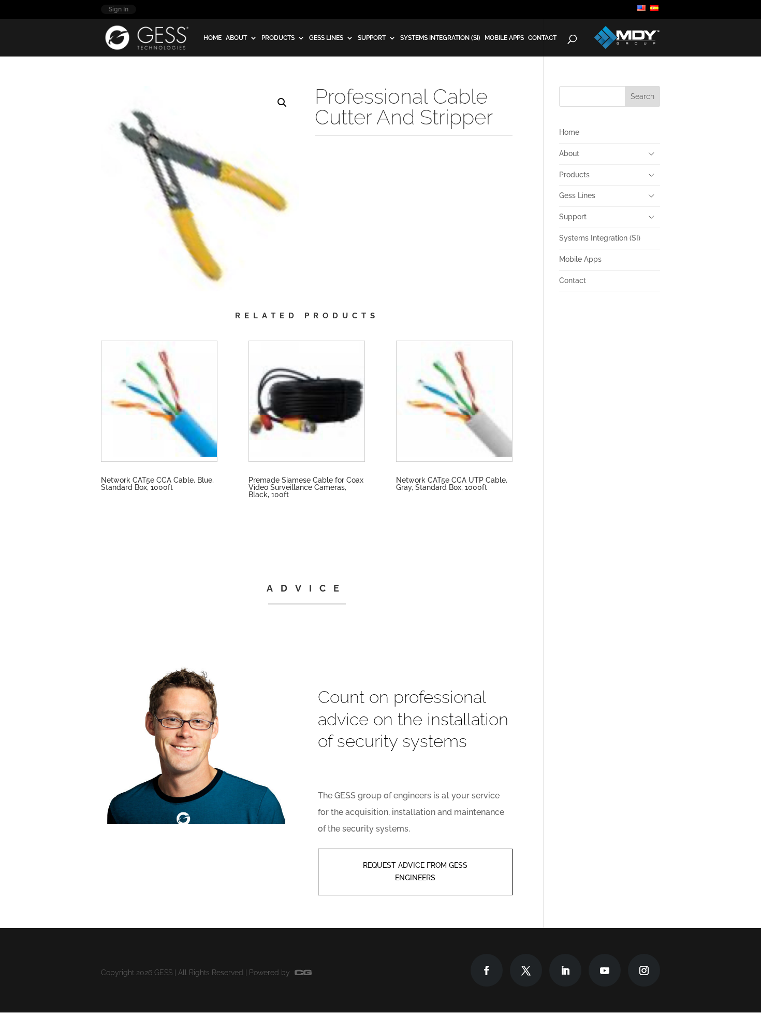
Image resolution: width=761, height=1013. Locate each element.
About (236, 38)
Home (212, 38)
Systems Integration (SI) (440, 38)
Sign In (118, 9)
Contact (542, 38)
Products (278, 38)
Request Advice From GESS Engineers (415, 871)
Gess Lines (326, 38)
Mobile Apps (504, 38)
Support (372, 38)
